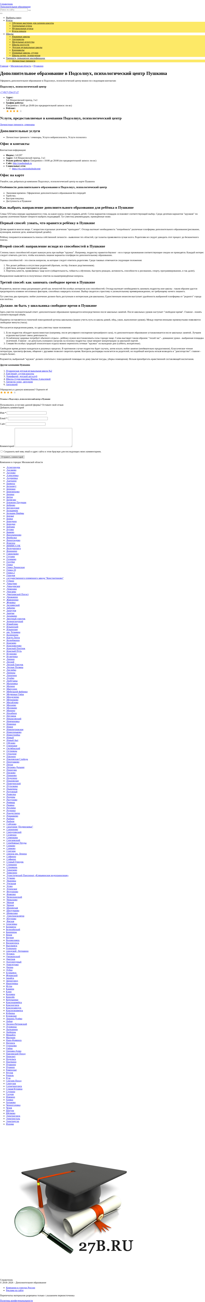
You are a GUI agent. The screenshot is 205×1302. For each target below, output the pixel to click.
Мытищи (10, 1037)
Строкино (11, 864)
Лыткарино (12, 1029)
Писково (10, 772)
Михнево (11, 705)
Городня (10, 575)
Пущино (10, 1067)
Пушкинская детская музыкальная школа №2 (29, 371)
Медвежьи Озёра (15, 694)
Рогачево (11, 808)
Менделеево (12, 697)
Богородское (12, 508)
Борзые (10, 516)
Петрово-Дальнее (15, 767)
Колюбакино (13, 640)
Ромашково (12, 816)
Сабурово (11, 824)
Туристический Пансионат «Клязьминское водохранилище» (37, 875)
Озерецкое (11, 745)
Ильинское (12, 629)
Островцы (11, 751)
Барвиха (10, 483)
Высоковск (11, 945)
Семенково (12, 837)
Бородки (10, 524)
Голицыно (11, 948)
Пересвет (10, 1056)
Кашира (10, 989)
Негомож (11, 716)
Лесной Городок (14, 664)
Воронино (11, 551)
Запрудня (11, 610)
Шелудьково (12, 910)
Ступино (10, 1091)
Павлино (11, 756)
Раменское (11, 1070)
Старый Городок (15, 862)
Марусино (11, 689)
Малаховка (12, 683)
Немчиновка (13, 721)
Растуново (11, 799)
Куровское (11, 1016)
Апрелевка (11, 924)
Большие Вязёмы (15, 513)
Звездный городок (15, 618)
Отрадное (11, 753)
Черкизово (11, 899)
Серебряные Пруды (16, 843)
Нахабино (11, 713)
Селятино (11, 835)
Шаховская (12, 908)
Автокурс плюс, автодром (19, 381)
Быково (10, 532)
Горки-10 (11, 570)
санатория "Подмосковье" (19, 826)
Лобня (9, 1021)
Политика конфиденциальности (16, 1300)
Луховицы (11, 1026)
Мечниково (12, 699)
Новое (9, 726)
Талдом (10, 1094)
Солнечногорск (14, 1086)
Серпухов (11, 1083)
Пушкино (11, 1064)
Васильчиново (13, 535)
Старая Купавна (14, 1089)
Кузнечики (12, 656)
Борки (9, 518)
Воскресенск (12, 943)
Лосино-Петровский (16, 1024)
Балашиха (11, 926)
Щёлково (10, 1113)
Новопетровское (14, 729)
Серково (10, 845)
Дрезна (9, 967)
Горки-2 (10, 572)
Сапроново (12, 829)
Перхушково (12, 762)
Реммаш (10, 802)
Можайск (11, 1035)
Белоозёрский (13, 929)
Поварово (11, 775)
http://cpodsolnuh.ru (22, 163)
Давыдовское (13, 586)
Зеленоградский (14, 621)
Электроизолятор (15, 916)
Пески (9, 764)
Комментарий (7, 446)
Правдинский (13, 783)
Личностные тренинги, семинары (17, 124)
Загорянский (13, 605)
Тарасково (11, 870)
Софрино (11, 856)
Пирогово (11, 770)
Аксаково (11, 470)
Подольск (11, 1059)
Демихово (11, 589)
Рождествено (13, 813)
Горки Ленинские (15, 567)
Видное (10, 937)
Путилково (12, 786)
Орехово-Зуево (13, 1051)
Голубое (10, 562)
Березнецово (13, 491)
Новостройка (13, 735)
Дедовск (10, 953)
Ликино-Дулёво (14, 1018)
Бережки (10, 489)
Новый (10, 737)
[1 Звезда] (7, 111)
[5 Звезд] (20, 111)
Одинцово (11, 1045)
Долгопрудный (13, 962)
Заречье (10, 613)
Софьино (11, 859)
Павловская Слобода (17, 759)
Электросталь (13, 1118)
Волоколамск (13, 940)
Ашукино (11, 481)
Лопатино (11, 675)
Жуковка (10, 602)
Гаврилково (12, 554)
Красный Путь (14, 651)
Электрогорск (13, 1116)
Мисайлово (12, 702)
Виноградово (13, 540)
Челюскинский (14, 897)
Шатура (10, 1110)
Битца (9, 497)
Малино (10, 686)
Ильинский (12, 626)
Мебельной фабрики (17, 691)
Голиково (11, 559)
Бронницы (11, 932)
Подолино (11, 778)
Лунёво (10, 678)
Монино (10, 710)
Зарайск (10, 978)
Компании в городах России (20, 1287)
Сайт (2, 424)
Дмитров (10, 959)
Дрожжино (12, 597)
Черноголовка (13, 1105)
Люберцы (11, 1032)
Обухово (10, 743)
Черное (10, 905)
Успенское (11, 889)
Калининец (12, 635)
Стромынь (11, 867)
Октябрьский (13, 748)
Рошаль (10, 1075)
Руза (8, 1078)
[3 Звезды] (14, 111)
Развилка (11, 794)
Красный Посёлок (15, 648)
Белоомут (11, 486)
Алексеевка (12, 475)
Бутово (10, 529)
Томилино (11, 872)
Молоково (11, 708)
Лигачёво (11, 670)
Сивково (10, 848)
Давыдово (11, 583)
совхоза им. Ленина (16, 853)
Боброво (10, 505)
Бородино (11, 521)
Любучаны (12, 681)
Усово (9, 886)
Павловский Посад (16, 1053)
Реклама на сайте (15, 1290)
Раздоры (10, 797)
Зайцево (10, 608)
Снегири (11, 851)
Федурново (12, 891)
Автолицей (12, 384)
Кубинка (10, 1013)
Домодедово (12, 964)
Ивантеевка (12, 983)
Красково (11, 643)
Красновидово (13, 645)
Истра (9, 986)
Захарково (11, 616)
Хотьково (11, 1102)
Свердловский (13, 832)
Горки (9, 564)
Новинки (11, 724)
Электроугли (12, 1121)
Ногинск (10, 1043)
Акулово (10, 472)
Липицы (10, 672)
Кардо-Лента (13, 637)
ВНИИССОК (13, 545)
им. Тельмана (13, 632)
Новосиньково (13, 732)
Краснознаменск (14, 1010)
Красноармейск (14, 1002)
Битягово (11, 499)
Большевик (12, 510)
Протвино (11, 1062)
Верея (9, 935)
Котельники (12, 999)
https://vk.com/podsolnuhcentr (26, 168)
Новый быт (12, 740)
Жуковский (12, 975)
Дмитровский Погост (17, 594)
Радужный (11, 791)
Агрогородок (13, 467)
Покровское (12, 781)
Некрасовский (13, 718)
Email (3, 418)
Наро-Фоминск (14, 1040)
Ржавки (10, 805)
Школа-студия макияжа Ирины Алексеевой (28, 379)
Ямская (10, 921)
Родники (11, 810)
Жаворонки (12, 599)
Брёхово (10, 526)
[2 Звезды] (10, 111)
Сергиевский (13, 840)
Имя (3, 413)
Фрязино (10, 1097)
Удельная (11, 883)
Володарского (13, 548)
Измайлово (12, 624)
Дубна (9, 970)
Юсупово (11, 918)
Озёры (9, 1048)
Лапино (10, 659)
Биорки (10, 494)
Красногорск (12, 1005)
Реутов (9, 1072)
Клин (9, 991)
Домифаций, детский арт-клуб (21, 376)
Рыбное (10, 821)
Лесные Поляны (14, 667)
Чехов (9, 1108)
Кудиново (11, 654)
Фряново (11, 894)
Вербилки (11, 537)
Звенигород (12, 981)
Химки (9, 1099)
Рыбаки (10, 818)
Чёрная (10, 902)
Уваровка (11, 881)
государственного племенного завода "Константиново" (35, 578)
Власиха (10, 543)
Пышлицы (11, 789)
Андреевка (12, 478)
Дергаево (11, 591)
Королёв (10, 997)
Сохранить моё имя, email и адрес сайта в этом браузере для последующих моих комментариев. (52, 451)
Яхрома (10, 1124)
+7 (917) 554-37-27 (9, 92)
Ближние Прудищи (16, 502)
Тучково (10, 878)
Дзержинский (13, 956)
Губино (10, 581)
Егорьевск (11, 972)
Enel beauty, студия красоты (20, 373)
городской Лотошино (17, 951)
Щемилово (12, 913)
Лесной (10, 662)
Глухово (10, 556)
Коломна (10, 994)
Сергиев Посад (13, 1080)
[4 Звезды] (17, 111)
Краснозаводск (13, 1008)
